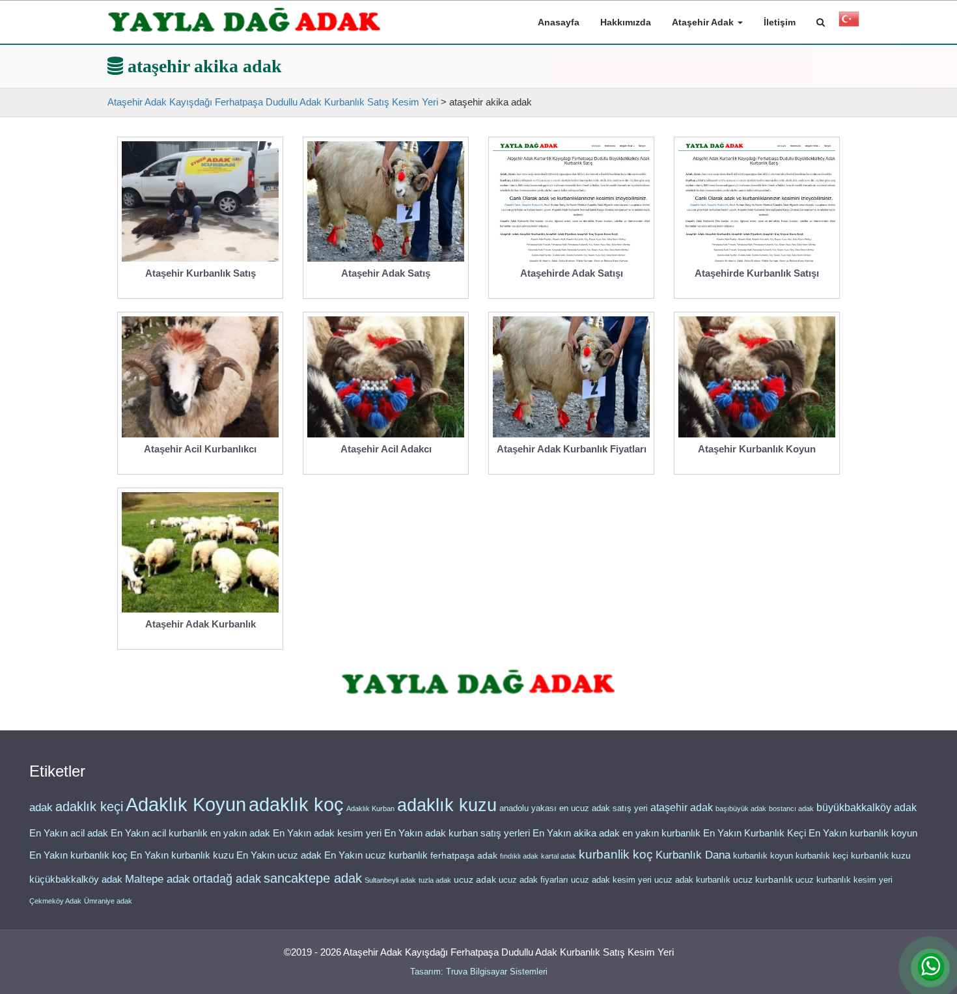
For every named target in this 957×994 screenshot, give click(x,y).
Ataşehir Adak (704, 22)
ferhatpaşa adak (463, 856)
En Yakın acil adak (68, 833)
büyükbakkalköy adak (866, 807)
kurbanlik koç (616, 854)
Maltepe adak (157, 878)
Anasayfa (558, 22)
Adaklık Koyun (186, 804)
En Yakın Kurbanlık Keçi (754, 833)
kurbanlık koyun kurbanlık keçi (790, 856)
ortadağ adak (227, 878)
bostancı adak (791, 808)
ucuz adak (475, 880)
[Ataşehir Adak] (478, 682)
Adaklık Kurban (370, 808)
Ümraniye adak (108, 901)
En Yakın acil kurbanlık (159, 833)
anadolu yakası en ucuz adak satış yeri (573, 808)
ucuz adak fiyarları (533, 880)
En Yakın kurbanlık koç (78, 855)
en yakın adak (240, 832)
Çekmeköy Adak (55, 901)
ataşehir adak (681, 807)
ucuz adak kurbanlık (692, 880)
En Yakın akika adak (576, 833)
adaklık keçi (89, 806)
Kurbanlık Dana (693, 855)
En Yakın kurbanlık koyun (863, 833)
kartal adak (558, 856)
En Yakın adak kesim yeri (327, 833)
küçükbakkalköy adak (75, 879)
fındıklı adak (519, 856)
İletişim (780, 22)
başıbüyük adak (740, 808)
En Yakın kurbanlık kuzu (182, 855)
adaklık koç (296, 804)
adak (41, 807)
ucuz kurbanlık (763, 880)
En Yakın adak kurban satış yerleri (457, 833)
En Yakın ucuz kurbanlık (376, 855)
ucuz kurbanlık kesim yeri (844, 880)
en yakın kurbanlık (661, 832)
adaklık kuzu (447, 805)
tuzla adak (435, 880)
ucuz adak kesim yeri (611, 880)
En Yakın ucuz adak (279, 855)
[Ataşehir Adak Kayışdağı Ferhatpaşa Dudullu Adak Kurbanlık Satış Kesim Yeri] (244, 20)
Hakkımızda (625, 22)
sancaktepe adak (313, 878)
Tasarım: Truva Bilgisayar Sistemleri (479, 971)
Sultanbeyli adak (390, 880)
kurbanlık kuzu (881, 856)
